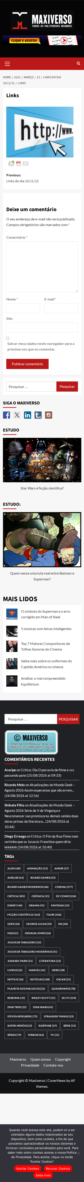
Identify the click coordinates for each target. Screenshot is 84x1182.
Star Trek (16, 1007)
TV (54, 1035)
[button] (7, 63)
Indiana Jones (38, 933)
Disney (14, 905)
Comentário (16, 237)
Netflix (15, 979)
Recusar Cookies (58, 1168)
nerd (58, 970)
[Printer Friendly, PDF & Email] (18, 163)
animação (37, 868)
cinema (64, 887)
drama (37, 905)
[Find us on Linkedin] (27, 415)
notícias (40, 979)
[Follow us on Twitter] (17, 415)
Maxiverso (18, 1059)
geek (13, 924)
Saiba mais (43, 1175)
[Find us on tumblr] (38, 415)
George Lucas (39, 924)
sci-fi (69, 998)
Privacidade (30, 1065)
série (69, 1025)
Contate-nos (53, 1065)
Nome (12, 299)
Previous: (22, 178)
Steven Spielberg (22, 1016)
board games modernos (28, 887)
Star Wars (43, 1007)
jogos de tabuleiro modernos (32, 951)
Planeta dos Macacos (26, 988)
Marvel (37, 970)
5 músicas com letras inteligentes (46, 628)
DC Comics (66, 896)
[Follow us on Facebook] (6, 415)
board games (43, 877)
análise (15, 877)
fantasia (60, 905)
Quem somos (40, 1059)
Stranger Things (59, 1016)
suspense (48, 1025)
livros (14, 970)
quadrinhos (63, 988)
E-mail (50, 299)
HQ (63, 924)
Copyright (63, 1059)
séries (14, 1035)
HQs (12, 933)
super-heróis (19, 1025)
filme (54, 914)
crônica (41, 896)
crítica (16, 896)
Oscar (63, 979)
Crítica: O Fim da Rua (46, 836)
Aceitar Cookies (27, 1168)
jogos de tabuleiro (24, 942)
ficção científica (23, 914)
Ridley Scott (43, 998)
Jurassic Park (20, 961)
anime (61, 868)
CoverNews (56, 1080)
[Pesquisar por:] (31, 386)
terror (36, 1035)
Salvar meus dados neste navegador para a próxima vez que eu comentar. (40, 346)
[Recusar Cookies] (78, 1153)
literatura (50, 961)
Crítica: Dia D (31, 770)
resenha (16, 998)
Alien (14, 868)
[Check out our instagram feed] (48, 415)
